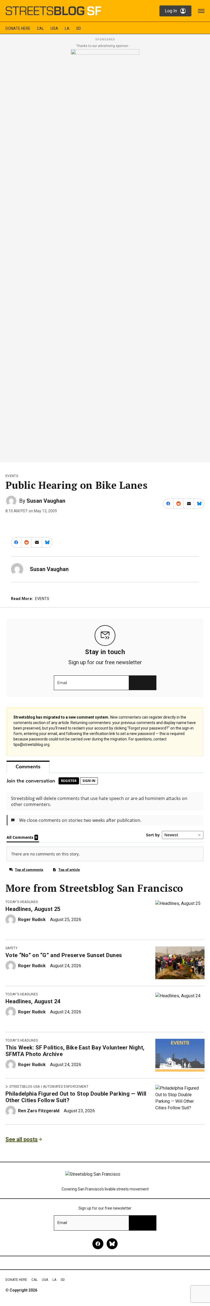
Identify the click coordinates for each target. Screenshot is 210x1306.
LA (67, 28)
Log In (171, 10)
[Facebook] (97, 1243)
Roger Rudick (32, 919)
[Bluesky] (112, 1243)
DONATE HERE (17, 28)
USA (54, 28)
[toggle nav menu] (201, 11)
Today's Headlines (21, 902)
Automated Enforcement (65, 1086)
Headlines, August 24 (32, 1001)
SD (78, 28)
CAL (40, 28)
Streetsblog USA (24, 1086)
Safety (11, 948)
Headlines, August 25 (32, 909)
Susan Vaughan (46, 501)
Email (62, 683)
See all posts (21, 1139)
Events (11, 476)
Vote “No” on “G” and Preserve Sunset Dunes (63, 955)
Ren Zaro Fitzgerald (38, 1110)
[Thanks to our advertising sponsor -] (105, 254)
